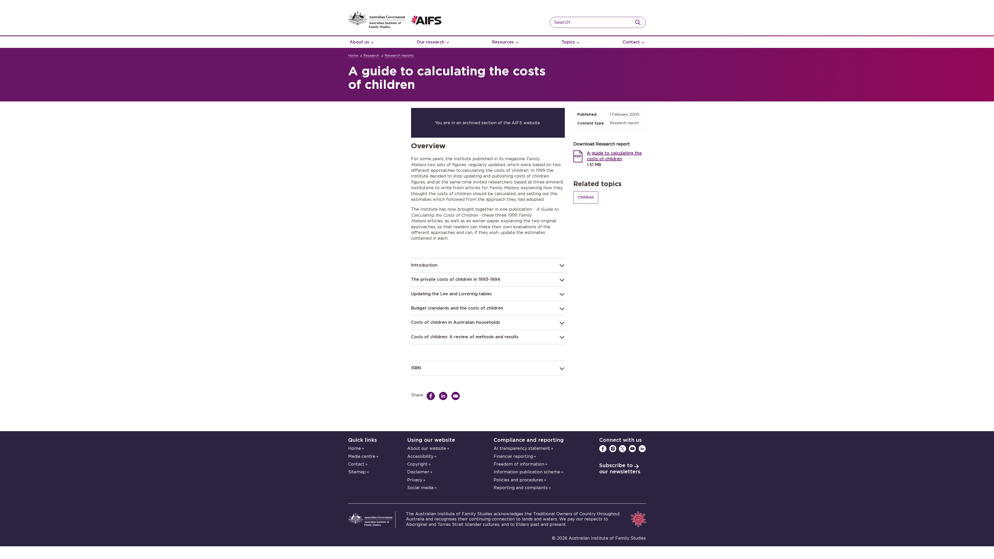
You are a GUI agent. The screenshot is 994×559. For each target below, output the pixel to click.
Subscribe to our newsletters (619, 468)
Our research (430, 42)
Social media (420, 488)
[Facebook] (602, 448)
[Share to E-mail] (456, 396)
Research (371, 55)
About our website (426, 448)
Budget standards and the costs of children (457, 308)
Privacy (414, 480)
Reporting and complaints (521, 488)
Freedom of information (519, 464)
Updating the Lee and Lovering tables (451, 294)
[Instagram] (612, 448)
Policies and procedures (518, 480)
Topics (568, 42)
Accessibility (420, 456)
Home (353, 55)
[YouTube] (632, 448)
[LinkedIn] (642, 448)
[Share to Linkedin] (444, 396)
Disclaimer (418, 472)
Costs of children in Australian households (455, 322)
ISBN (416, 368)
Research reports (399, 55)
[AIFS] (394, 27)
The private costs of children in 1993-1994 (455, 279)
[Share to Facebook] (432, 396)
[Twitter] (622, 448)
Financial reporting (513, 456)
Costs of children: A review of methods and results (464, 337)
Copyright (417, 464)
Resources (503, 42)
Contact (631, 42)
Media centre (361, 456)
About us (359, 42)
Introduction (424, 265)
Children (586, 197)
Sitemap (357, 472)
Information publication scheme (527, 472)
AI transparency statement (522, 448)
